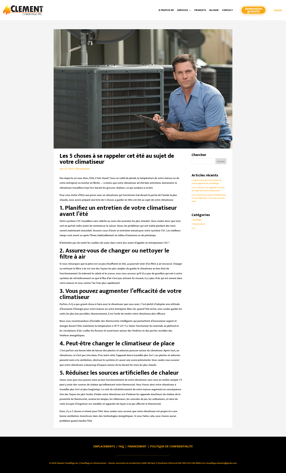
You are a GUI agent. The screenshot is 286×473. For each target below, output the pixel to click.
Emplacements (104, 446)
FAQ (121, 446)
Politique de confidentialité (171, 446)
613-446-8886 (194, 463)
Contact (227, 10)
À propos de (166, 10)
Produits (200, 10)
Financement (137, 446)
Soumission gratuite (253, 10)
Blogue (214, 10)
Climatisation (82, 169)
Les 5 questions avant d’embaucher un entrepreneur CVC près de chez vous (209, 198)
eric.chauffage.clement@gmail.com (219, 463)
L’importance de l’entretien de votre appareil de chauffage (206, 181)
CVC (194, 228)
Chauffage (197, 220)
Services (182, 10)
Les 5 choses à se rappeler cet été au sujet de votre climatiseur (208, 189)
